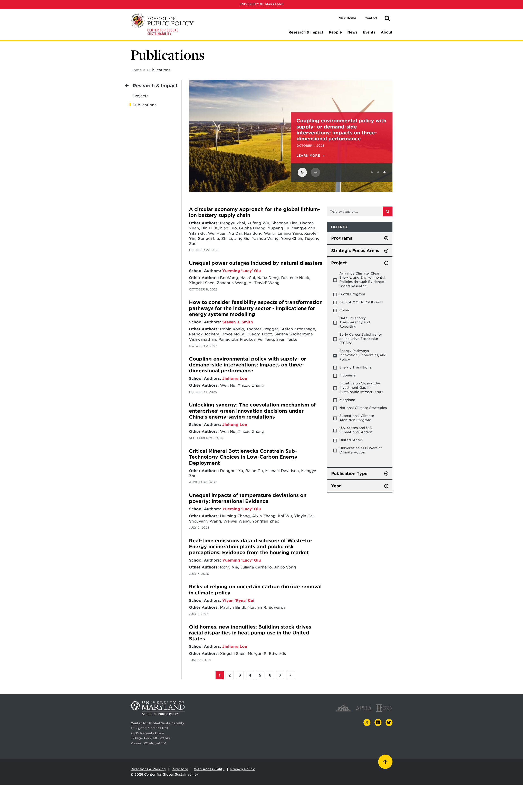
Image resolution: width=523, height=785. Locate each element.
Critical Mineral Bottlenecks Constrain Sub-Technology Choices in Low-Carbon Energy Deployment (243, 457)
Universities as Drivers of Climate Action (360, 450)
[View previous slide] (302, 172)
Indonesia (347, 375)
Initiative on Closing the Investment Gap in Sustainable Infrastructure (361, 387)
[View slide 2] (378, 172)
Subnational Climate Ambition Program (356, 418)
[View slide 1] (372, 172)
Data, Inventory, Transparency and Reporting (354, 322)
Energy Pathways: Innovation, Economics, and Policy (362, 355)
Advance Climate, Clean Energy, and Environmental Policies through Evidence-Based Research (362, 279)
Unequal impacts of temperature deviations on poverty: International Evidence (247, 498)
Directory (180, 769)
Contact (371, 18)
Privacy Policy (242, 769)
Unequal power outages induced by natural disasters (255, 263)
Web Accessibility (209, 769)
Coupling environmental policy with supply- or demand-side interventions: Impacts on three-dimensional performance (247, 365)
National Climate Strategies (363, 408)
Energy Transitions (355, 367)
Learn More (107, 156)
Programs (341, 238)
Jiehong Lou (234, 378)
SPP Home (347, 18)
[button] (387, 18)
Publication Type (349, 473)
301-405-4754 (155, 743)
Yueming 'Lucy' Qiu (241, 271)
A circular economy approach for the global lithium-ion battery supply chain (254, 212)
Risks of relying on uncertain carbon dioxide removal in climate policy (255, 589)
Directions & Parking (148, 769)
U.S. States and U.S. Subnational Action (356, 430)
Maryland (347, 400)
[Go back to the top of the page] (385, 762)
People (335, 32)
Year (336, 486)
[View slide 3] (384, 172)
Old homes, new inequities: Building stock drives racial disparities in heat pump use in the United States (250, 633)
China (344, 310)
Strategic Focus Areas (355, 250)
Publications (144, 105)
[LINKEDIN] (377, 722)
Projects (140, 96)
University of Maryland (261, 4)
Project (339, 262)
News (352, 32)
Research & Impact (305, 32)
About (386, 32)
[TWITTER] (366, 722)
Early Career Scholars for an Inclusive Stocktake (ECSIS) (360, 339)
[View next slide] (315, 172)
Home (136, 70)
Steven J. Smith (237, 322)
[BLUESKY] (389, 722)
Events (369, 32)
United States (351, 440)
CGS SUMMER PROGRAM (361, 302)
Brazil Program (352, 294)
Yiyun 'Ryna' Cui (238, 600)
